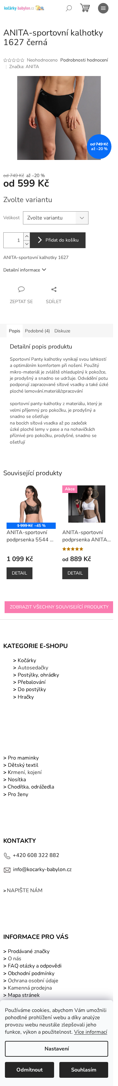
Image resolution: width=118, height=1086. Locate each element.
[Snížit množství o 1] (26, 244)
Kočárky (26, 660)
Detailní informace (21, 270)
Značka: (24, 67)
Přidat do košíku (62, 240)
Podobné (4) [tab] (37, 331)
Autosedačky (33, 667)
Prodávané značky (28, 951)
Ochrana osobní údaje (33, 980)
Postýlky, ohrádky (37, 675)
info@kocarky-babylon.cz (42, 869)
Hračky (26, 697)
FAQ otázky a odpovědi (34, 966)
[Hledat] (68, 8)
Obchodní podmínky (31, 973)
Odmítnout (29, 1069)
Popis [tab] (14, 331)
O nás (14, 958)
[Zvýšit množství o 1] (26, 236)
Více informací (90, 1032)
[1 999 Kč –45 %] (31, 504)
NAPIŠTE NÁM (25, 890)
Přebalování (32, 682)
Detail (19, 573)
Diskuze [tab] (62, 331)
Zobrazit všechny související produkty (59, 607)
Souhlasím (83, 1069)
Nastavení (57, 1048)
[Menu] (103, 8)
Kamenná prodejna (30, 988)
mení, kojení (24, 772)
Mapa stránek (24, 995)
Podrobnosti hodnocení (84, 60)
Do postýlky (32, 689)
